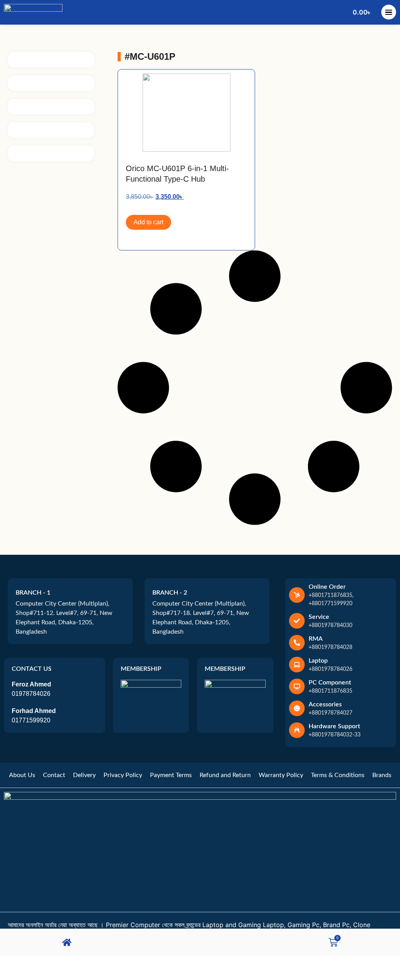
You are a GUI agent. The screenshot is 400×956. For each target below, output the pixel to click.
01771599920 (31, 720)
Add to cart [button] (148, 222)
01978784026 (31, 693)
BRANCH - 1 (33, 593)
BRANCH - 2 (169, 593)
